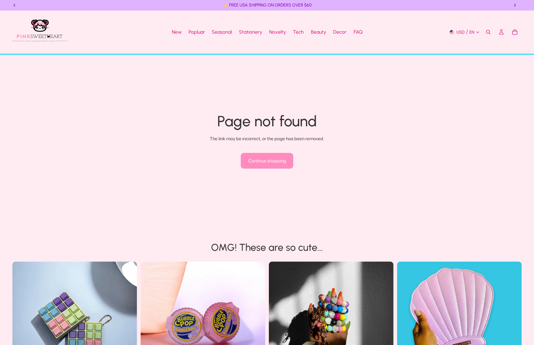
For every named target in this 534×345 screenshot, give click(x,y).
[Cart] (515, 32)
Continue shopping (267, 161)
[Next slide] (127, 323)
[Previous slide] (21, 323)
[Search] (488, 32)
